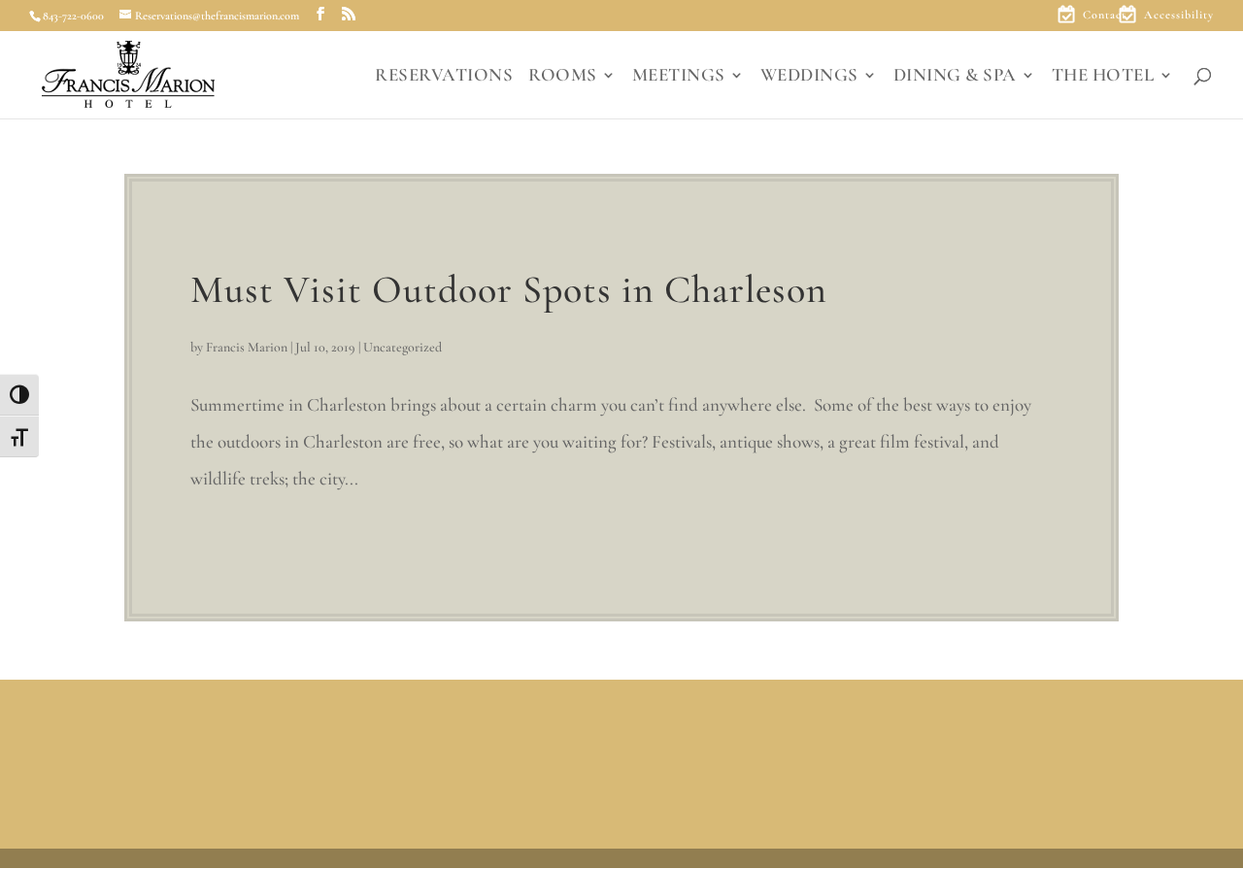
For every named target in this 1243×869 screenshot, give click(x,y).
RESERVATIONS (444, 76)
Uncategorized (402, 347)
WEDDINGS (809, 76)
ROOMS (562, 76)
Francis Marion (246, 347)
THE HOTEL (1103, 76)
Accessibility (1179, 15)
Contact (1104, 15)
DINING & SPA (955, 76)
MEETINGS (678, 76)
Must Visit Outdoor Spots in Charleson (508, 289)
